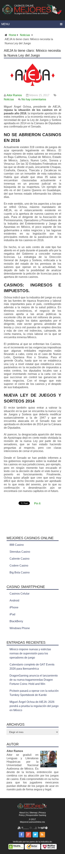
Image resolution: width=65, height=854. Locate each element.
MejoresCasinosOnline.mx (32, 822)
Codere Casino (19, 565)
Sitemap (33, 812)
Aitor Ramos (14, 95)
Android (14, 600)
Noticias (25, 35)
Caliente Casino (19, 558)
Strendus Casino (20, 551)
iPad (12, 614)
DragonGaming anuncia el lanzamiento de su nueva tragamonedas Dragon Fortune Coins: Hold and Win (34, 679)
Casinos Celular (19, 593)
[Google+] (28, 834)
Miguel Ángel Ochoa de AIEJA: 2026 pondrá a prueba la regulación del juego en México (34, 706)
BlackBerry (16, 621)
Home (12, 35)
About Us (23, 812)
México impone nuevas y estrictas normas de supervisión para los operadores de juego (30, 653)
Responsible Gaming (36, 815)
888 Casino (17, 544)
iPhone (14, 607)
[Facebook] (21, 834)
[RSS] (42, 834)
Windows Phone (20, 628)
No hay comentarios (33, 99)
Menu (5, 24)
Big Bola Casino (20, 572)
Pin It (37, 503)
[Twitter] (35, 834)
